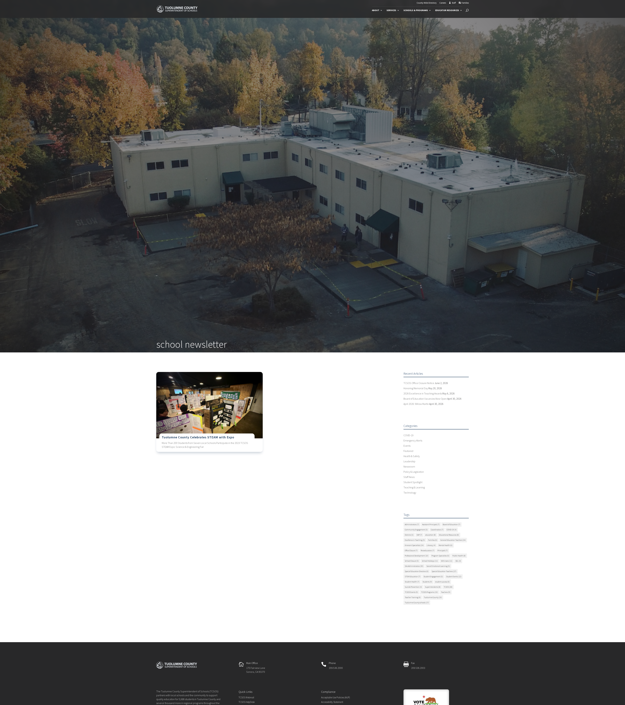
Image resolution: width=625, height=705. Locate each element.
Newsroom (409, 466)
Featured (408, 451)
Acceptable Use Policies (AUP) (335, 697)
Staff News (409, 477)
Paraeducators (427, 550)
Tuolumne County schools (417, 602)
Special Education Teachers (444, 571)
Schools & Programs (415, 10)
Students (427, 581)
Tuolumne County (433, 597)
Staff (454, 3)
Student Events (453, 576)
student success (442, 581)
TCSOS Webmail (246, 697)
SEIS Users (446, 561)
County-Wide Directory (427, 3)
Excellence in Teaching (415, 540)
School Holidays (430, 561)
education (430, 535)
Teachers (445, 592)
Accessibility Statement (332, 702)
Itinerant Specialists (414, 545)
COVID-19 (408, 435)
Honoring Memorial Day (415, 388)
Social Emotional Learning (438, 566)
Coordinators (437, 529)
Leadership (409, 461)
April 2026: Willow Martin (416, 403)
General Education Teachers (453, 540)
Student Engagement (433, 576)
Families (465, 3)
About (375, 10)
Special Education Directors (417, 571)
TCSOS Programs (429, 592)
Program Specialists (440, 555)
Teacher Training (413, 597)
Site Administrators (414, 566)
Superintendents (433, 587)
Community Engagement (416, 529)
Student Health (412, 581)
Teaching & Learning (414, 487)
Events (406, 445)
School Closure (412, 561)
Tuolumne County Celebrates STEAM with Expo (198, 437)
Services (391, 10)
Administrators (412, 524)
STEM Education (412, 576)
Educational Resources (449, 535)
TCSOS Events (411, 592)
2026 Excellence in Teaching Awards (422, 393)
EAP (419, 535)
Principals (443, 550)
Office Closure (411, 550)
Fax (413, 663)
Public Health (459, 555)
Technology (409, 492)
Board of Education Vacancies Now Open (425, 398)
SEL (458, 561)
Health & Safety (411, 456)
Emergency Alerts (412, 440)
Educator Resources (447, 10)
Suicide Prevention (413, 587)
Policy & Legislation (413, 471)
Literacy (431, 545)
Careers (442, 3)
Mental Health (445, 545)
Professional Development (416, 555)
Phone (332, 663)
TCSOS (448, 587)
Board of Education (451, 524)
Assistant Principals (431, 524)
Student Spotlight (412, 482)
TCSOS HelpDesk (247, 702)
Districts (409, 535)
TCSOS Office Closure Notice (418, 383)
